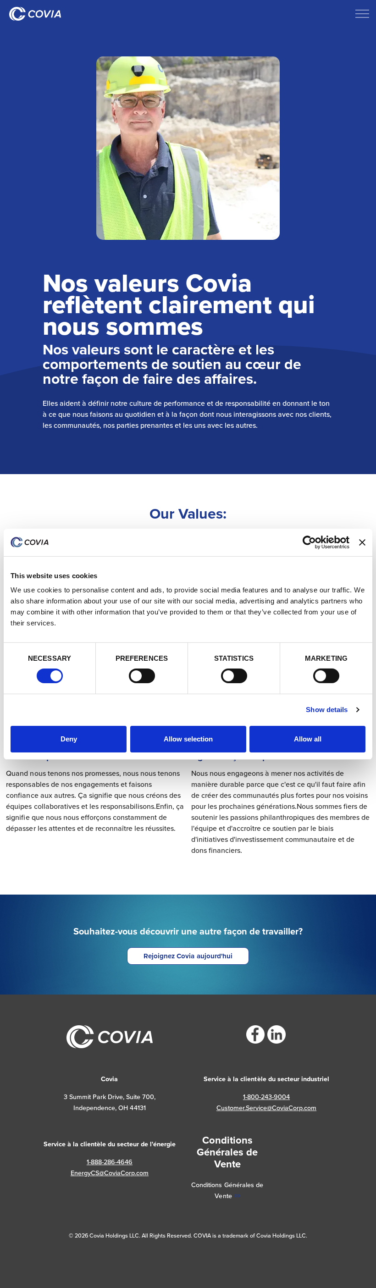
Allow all (307, 739)
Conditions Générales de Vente (227, 1190)
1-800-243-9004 (266, 1096)
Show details (327, 709)
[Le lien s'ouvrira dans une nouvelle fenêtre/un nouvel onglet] (255, 1034)
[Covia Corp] (35, 14)
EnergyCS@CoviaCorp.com (110, 1172)
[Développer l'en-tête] (362, 14)
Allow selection (188, 739)
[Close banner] (362, 542)
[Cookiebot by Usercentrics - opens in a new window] (309, 542)
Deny (69, 739)
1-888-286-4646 (110, 1161)
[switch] (142, 676)
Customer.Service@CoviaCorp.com (266, 1107)
